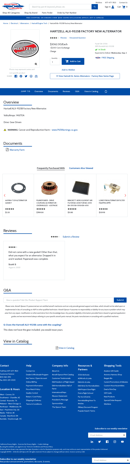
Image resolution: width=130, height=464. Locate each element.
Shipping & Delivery (33, 400)
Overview (39, 91)
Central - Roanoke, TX (8, 400)
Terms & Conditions (34, 404)
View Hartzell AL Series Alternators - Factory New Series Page (86, 76)
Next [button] (125, 195)
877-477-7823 (110, 3)
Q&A (77, 91)
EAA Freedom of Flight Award (63, 382)
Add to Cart (74, 61)
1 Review (63, 38)
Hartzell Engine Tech (39, 23)
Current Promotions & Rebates (116, 382)
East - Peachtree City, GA (9, 410)
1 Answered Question (77, 38)
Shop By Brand (30, 13)
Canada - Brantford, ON (9, 416)
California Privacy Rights (8, 444)
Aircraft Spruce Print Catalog (63, 374)
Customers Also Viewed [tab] (81, 168)
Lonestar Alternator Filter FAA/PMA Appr (112, 201)
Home (5, 23)
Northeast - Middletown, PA (10, 407)
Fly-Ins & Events (84, 397)
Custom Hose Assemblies (114, 385)
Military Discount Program (88, 407)
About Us (55, 371)
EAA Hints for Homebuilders (88, 386)
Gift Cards (108, 393)
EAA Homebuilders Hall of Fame (62, 387)
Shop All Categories (11, 13)
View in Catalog (91, 91)
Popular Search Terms (86, 411)
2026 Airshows (84, 375)
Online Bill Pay (31, 382)
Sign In (108, 7)
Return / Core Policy (33, 397)
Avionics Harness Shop (113, 374)
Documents (53, 91)
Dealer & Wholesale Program (37, 374)
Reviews (66, 91)
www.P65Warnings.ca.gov (65, 130)
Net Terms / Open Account (36, 378)
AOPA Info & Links (85, 378)
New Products (109, 397)
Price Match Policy (33, 389)
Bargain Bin (108, 378)
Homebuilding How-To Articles (87, 402)
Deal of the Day (110, 389)
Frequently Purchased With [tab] (51, 168)
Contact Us (123, 3)
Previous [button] (5, 195)
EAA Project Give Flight (86, 389)
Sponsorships (57, 403)
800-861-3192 (5, 377)
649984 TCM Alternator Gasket (16, 201)
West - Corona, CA (7, 394)
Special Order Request (112, 400)
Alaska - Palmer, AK (7, 413)
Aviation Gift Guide (111, 371)
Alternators (24, 23)
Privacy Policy (48, 447)
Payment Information (34, 385)
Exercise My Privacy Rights (27, 444)
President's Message (60, 400)
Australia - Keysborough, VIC (11, 419)
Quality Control (32, 393)
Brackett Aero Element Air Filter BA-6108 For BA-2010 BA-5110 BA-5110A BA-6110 (80, 203)
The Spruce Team (59, 407)
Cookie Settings (43, 444)
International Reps (59, 392)
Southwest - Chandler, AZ (10, 397)
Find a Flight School (85, 393)
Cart (122, 7)
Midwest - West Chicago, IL (10, 403)
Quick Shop (18, 213)
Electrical (14, 23)
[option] (25, 49)
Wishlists (99, 3)
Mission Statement (59, 396)
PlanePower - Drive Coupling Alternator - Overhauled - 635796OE (47, 203)
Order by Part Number (67, 13)
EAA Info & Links (84, 382)
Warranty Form (17, 150)
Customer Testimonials (61, 378)
